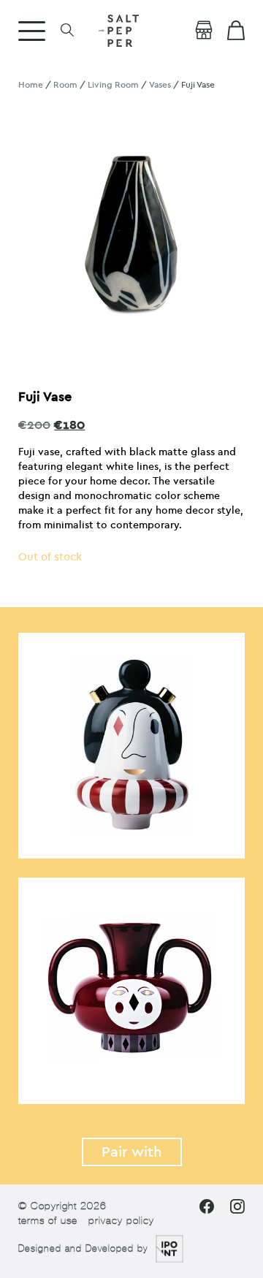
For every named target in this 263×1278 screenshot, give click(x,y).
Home (30, 85)
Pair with (132, 1152)
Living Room (113, 85)
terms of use (47, 1220)
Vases (160, 85)
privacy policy (121, 1220)
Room (65, 85)
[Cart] (236, 30)
